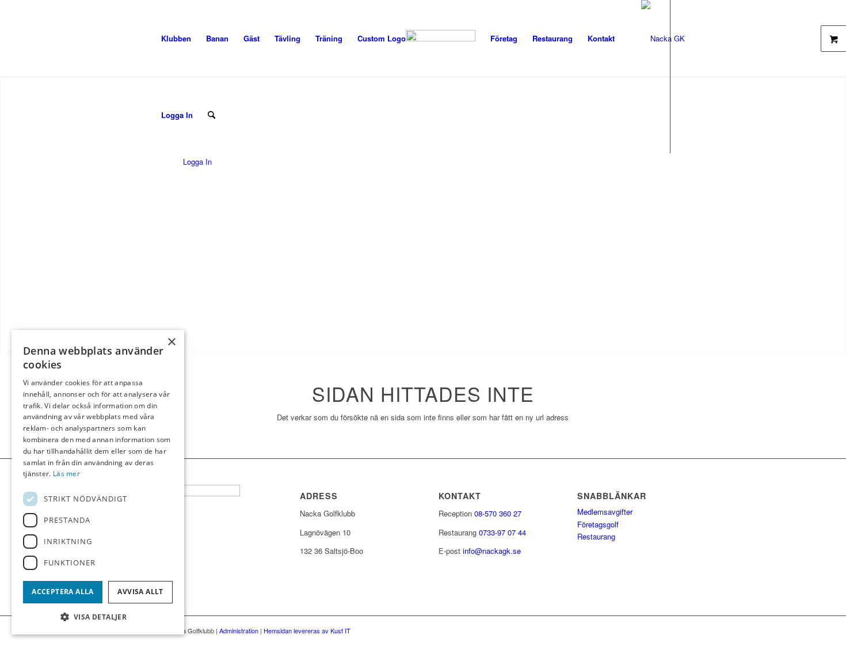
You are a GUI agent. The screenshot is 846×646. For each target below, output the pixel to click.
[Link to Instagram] (174, 191)
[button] (98, 617)
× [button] (171, 342)
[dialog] (98, 482)
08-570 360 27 (497, 513)
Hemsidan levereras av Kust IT (307, 630)
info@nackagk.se (492, 550)
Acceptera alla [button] (63, 591)
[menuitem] (176, 38)
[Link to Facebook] (157, 191)
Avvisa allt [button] (140, 591)
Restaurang (596, 536)
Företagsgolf (598, 524)
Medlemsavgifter (604, 511)
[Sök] (211, 115)
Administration (238, 630)
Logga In (177, 114)
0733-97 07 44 (502, 532)
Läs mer (66, 473)
